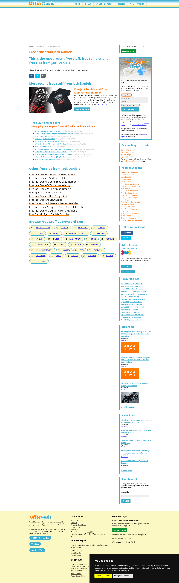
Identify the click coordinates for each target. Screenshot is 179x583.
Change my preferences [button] (122, 576)
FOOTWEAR (98, 250)
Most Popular (126, 177)
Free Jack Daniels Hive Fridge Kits (48, 196)
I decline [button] (108, 576)
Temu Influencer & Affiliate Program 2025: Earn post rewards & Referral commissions (136, 359)
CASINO (56, 233)
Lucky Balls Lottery (128, 152)
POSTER (74, 256)
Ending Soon (126, 179)
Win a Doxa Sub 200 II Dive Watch (47, 141)
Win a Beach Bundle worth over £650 (48, 131)
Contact (74, 523)
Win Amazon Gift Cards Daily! (123, 542)
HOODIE (77, 244)
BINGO (93, 239)
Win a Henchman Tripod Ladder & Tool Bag (50, 144)
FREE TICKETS (41, 261)
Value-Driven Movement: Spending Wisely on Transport (135, 384)
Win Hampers (126, 216)
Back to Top (37, 550)
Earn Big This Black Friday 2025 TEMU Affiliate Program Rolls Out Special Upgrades (136, 333)
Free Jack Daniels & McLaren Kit (47, 178)
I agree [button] (98, 576)
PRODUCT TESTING (43, 228)
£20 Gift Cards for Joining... (130, 297)
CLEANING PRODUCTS (77, 233)
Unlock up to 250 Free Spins (131, 317)
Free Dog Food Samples (130, 193)
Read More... (124, 340)
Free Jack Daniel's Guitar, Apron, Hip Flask (53, 210)
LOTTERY (109, 256)
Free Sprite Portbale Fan (43, 147)
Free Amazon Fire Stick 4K (130, 312)
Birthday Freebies (128, 204)
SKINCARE (101, 228)
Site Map (74, 529)
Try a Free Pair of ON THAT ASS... (132, 315)
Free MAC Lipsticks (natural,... (131, 320)
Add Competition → (128, 272)
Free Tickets (125, 211)
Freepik (90, 532)
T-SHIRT (61, 244)
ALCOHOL (64, 228)
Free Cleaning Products (130, 213)
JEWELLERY (92, 256)
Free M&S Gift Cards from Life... (132, 304)
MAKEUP (39, 239)
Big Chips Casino (127, 157)
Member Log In (128, 51)
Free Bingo (125, 200)
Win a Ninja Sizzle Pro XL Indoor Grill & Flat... (51, 152)
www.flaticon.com (78, 534)
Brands (37, 46)
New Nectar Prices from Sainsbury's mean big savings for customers (135, 451)
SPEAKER (94, 244)
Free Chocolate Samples (130, 184)
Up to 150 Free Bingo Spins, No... (132, 289)
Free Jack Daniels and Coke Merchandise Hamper (90, 90)
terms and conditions (139, 125)
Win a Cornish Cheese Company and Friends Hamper (54, 134)
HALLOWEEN (40, 256)
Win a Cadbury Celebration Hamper (133, 291)
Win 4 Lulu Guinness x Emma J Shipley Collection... (53, 157)
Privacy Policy (76, 527)
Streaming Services (128, 218)
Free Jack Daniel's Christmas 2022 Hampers (54, 181)
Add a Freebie (76, 574)
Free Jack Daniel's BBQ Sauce (45, 199)
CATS (82, 250)
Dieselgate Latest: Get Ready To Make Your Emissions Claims (136, 421)
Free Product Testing (129, 209)
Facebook (126, 232)
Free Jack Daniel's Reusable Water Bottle (52, 174)
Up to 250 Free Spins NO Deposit (132, 307)
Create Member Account (121, 538)
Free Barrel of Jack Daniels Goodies (49, 214)
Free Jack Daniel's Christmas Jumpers (50, 189)
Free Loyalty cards (128, 207)
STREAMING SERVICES (44, 250)
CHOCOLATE (83, 228)
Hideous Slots (131, 161)
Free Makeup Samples (129, 191)
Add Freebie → (126, 267)
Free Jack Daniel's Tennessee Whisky (49, 185)
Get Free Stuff (82, 109)
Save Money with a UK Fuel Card (132, 286)
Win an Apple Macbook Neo (45, 139)
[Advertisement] (89, 27)
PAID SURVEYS (75, 239)
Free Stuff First (90, 534)
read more (102, 104)
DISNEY (58, 256)
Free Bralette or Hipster (129, 310)
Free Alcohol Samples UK (130, 186)
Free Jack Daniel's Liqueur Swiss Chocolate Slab (56, 207)
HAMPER (56, 239)
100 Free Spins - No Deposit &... (132, 284)
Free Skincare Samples (129, 197)
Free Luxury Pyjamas (42, 136)
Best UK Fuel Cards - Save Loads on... (134, 294)
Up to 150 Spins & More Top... (131, 302)
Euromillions (126, 150)
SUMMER (66, 250)
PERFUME (39, 233)
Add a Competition (78, 576)
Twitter (125, 237)
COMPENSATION (42, 244)
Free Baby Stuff (127, 188)
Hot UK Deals (126, 182)
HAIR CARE (101, 233)
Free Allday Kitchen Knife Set (45, 159)
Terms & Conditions (78, 525)
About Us (74, 520)
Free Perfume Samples (129, 195)
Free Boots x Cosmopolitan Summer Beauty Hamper (54, 154)
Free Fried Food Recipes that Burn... (133, 299)
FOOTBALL (110, 239)
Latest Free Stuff (127, 175)
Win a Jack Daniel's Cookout (45, 192)
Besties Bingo (126, 154)
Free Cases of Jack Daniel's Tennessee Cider (53, 203)
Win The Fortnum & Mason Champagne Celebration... (54, 149)
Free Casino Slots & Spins (131, 202)
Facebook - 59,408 (40, 537)
